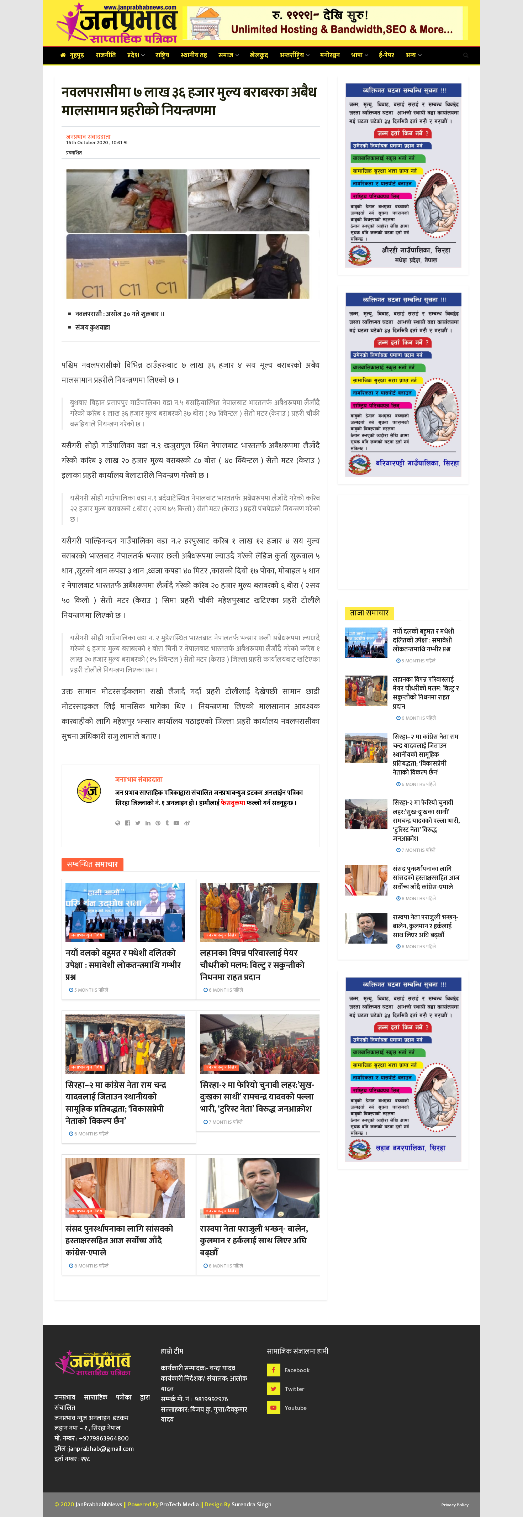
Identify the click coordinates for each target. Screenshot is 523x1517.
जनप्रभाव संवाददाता (88, 137)
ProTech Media (179, 1505)
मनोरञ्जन (330, 55)
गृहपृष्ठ (77, 55)
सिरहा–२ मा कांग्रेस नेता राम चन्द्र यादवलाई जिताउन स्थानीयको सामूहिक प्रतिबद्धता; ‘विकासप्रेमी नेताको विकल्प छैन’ (115, 1103)
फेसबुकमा (233, 803)
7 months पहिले (225, 1122)
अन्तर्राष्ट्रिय (292, 55)
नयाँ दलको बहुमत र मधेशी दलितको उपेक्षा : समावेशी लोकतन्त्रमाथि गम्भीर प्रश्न (123, 965)
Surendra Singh (251, 1505)
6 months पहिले (225, 990)
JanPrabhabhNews (98, 1505)
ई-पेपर (386, 55)
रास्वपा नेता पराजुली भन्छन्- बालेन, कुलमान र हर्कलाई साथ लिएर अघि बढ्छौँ (254, 1241)
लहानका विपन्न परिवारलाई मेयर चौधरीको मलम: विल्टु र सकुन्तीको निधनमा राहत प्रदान (252, 965)
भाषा (357, 55)
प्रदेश (133, 55)
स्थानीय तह (194, 55)
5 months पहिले (90, 990)
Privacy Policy (455, 1505)
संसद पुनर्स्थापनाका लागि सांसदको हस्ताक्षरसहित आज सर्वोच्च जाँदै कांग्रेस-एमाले (119, 1241)
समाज (225, 55)
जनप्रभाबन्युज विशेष (86, 936)
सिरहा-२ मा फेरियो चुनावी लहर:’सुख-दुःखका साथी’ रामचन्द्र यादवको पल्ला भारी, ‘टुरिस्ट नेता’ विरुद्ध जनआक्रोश (257, 1097)
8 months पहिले (91, 1266)
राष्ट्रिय (162, 55)
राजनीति (106, 55)
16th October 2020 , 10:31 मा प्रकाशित (97, 147)
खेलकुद (259, 55)
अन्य (411, 55)
